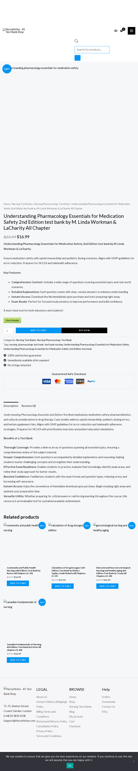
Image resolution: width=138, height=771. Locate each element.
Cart (72, 721)
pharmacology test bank (31, 344)
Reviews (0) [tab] (29, 405)
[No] (133, 761)
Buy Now (84, 330)
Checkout (74, 726)
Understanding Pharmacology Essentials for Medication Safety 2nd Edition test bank (48, 348)
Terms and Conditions (49, 736)
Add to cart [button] (18, 583)
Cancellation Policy (47, 726)
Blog (72, 711)
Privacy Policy (44, 731)
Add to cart (39, 330)
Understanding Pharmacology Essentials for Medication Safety (96, 344)
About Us (41, 696)
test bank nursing (54, 344)
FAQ (104, 711)
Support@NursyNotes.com (19, 720)
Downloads (108, 701)
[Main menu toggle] (131, 31)
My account (76, 716)
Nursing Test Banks (22, 204)
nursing (13, 344)
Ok (70, 765)
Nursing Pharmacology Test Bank (52, 204)
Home (7, 204)
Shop (72, 701)
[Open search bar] (76, 41)
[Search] (77, 58)
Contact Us (108, 706)
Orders (106, 696)
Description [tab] (11, 405)
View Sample (12, 320)
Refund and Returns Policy (51, 721)
